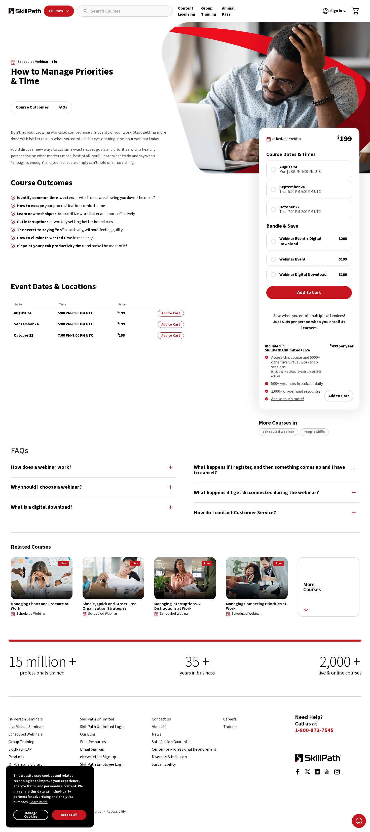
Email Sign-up (92, 749)
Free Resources (93, 742)
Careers (229, 719)
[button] (93, 467)
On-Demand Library (25, 764)
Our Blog (87, 734)
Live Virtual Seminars (27, 727)
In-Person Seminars (26, 719)
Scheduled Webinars (26, 734)
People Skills (314, 431)
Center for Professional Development (184, 749)
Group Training (21, 742)
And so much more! (287, 399)
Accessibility (116, 811)
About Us (159, 727)
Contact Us (161, 719)
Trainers (230, 727)
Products (16, 757)
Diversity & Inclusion (169, 757)
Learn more (38, 802)
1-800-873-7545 (314, 730)
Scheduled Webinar (278, 431)
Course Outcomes (32, 107)
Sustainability (164, 764)
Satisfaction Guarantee (172, 742)
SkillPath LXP (20, 749)
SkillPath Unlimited (97, 719)
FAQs (62, 107)
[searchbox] (125, 11)
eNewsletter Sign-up (98, 757)
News (156, 734)
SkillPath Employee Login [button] (102, 764)
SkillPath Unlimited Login (102, 727)
